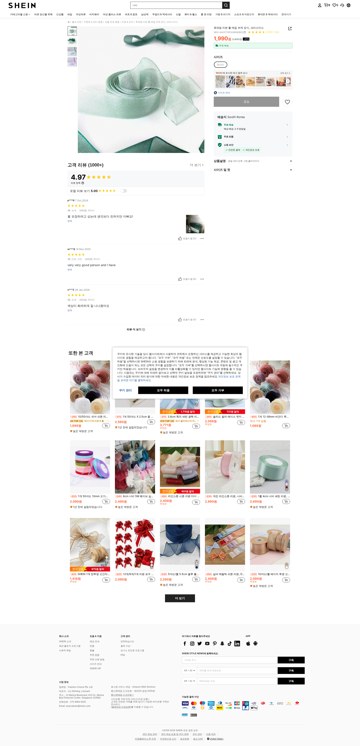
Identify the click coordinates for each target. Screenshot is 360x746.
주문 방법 (94, 655)
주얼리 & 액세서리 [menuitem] (162, 14)
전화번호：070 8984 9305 (72, 702)
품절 (246, 101)
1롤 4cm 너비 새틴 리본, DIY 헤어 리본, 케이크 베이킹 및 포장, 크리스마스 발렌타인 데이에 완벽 (270, 496)
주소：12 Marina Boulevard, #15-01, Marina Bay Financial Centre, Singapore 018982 (81, 696)
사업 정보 (64, 682)
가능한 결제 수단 (190, 697)
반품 (92, 646)
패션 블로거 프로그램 (69, 646)
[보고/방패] (202, 238)
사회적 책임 (65, 650)
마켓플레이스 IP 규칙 (145, 739)
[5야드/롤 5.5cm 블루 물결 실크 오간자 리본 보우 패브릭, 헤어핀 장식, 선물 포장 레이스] (180, 544)
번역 (70, 221)
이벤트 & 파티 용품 (93, 22)
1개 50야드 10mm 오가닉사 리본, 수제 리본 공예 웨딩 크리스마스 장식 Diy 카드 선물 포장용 (90, 496)
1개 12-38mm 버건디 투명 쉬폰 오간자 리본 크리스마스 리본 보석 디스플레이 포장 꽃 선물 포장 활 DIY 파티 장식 (270, 416)
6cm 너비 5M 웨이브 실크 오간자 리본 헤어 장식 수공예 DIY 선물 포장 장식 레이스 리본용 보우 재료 (135, 496)
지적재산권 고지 (168, 739)
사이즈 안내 (96, 664)
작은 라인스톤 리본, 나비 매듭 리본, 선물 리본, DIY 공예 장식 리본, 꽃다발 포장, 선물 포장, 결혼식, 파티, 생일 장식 (225, 496)
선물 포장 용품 (112, 22)
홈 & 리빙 (76, 22)
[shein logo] (22, 5)
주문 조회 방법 (97, 659)
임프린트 (184, 739)
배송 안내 (94, 641)
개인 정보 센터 (149, 734)
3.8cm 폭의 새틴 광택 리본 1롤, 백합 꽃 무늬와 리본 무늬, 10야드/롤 (180, 416)
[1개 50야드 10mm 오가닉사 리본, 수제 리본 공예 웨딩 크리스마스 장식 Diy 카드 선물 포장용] (90, 467)
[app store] (248, 645)
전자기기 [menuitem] (286, 14)
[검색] (226, 5)
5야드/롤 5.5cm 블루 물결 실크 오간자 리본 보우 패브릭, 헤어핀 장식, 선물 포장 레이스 (180, 574)
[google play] (255, 645)
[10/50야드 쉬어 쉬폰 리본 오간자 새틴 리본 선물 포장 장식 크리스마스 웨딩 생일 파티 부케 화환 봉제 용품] (90, 387)
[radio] (220, 65)
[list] (212, 643)
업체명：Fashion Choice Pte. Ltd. (76, 687)
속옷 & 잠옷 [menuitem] (131, 14)
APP (248, 636)
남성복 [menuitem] (144, 14)
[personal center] (319, 5)
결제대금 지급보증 (121, 707)
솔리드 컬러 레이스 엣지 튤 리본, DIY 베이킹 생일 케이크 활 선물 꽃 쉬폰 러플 (225, 416)
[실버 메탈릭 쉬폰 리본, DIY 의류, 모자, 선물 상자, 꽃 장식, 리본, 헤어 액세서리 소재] (225, 544)
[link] (327, 5)
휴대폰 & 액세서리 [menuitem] (268, 14)
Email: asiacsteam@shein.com (74, 706)
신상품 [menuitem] (60, 14)
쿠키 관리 (197, 734)
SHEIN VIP (95, 668)
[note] (82, 431)
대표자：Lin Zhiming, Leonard (74, 691)
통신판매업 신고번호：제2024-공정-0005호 (133, 691)
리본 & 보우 (127, 22)
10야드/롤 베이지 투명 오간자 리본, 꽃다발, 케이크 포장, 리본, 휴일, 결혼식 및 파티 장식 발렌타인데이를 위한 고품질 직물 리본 (270, 574)
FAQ (123, 655)
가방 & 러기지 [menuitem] (222, 14)
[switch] (123, 191)
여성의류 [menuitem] (81, 14)
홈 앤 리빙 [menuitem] (206, 14)
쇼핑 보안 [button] (228, 145)
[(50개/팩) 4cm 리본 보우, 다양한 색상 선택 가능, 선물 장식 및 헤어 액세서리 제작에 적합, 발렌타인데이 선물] (240, 81)
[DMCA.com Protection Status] (193, 715)
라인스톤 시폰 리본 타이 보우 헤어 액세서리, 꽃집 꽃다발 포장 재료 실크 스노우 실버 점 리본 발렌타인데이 (180, 496)
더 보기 (180, 598)
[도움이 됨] (180, 238)
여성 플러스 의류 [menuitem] (112, 14)
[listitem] (220, 81)
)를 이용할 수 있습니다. (142, 707)
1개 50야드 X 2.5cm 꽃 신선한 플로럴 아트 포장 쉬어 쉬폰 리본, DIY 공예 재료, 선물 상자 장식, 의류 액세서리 (135, 416)
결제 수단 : (126, 646)
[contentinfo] (243, 705)
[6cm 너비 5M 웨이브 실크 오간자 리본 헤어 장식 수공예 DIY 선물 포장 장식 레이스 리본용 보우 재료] (135, 467)
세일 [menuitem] (69, 14)
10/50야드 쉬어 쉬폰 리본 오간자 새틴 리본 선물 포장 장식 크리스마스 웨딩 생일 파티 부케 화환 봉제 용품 (90, 416)
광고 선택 (198, 739)
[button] (342, 5)
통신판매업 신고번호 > (122, 695)
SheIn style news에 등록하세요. (200, 653)
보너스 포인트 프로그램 (132, 650)
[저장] (287, 102)
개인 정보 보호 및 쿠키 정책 (175, 734)
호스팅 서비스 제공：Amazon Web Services (133, 687)
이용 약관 (211, 734)
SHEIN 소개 (65, 641)
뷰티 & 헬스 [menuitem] (190, 14)
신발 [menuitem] (178, 14)
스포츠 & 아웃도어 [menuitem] (244, 14)
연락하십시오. (128, 641)
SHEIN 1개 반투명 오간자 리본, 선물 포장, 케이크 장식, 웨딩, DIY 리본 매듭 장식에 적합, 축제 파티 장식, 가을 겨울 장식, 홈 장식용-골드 (90, 574)
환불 (92, 650)
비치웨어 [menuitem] (94, 14)
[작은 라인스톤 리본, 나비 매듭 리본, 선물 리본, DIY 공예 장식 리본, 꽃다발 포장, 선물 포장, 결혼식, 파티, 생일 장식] (225, 467)
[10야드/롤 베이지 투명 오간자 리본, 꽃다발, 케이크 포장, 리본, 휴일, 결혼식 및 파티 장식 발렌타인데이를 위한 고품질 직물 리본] (270, 544)
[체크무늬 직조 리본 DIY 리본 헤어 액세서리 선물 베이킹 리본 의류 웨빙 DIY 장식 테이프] (271, 81)
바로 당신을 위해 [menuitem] (43, 14)
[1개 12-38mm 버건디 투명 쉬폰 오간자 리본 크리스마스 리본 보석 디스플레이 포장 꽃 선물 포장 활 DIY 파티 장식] (270, 387)
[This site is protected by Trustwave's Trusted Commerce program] (185, 715)
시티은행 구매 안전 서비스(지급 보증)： (131, 699)
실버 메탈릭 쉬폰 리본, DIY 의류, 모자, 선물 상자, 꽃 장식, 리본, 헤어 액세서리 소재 (225, 574)
